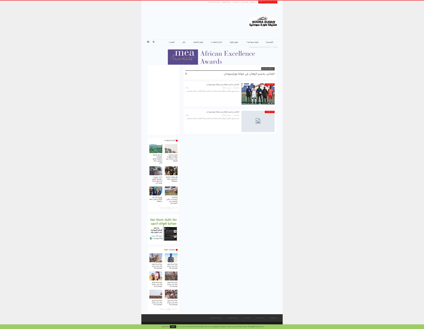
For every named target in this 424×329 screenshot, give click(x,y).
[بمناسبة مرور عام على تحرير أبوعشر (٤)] (171, 294)
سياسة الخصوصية (214, 2)
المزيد (172, 42)
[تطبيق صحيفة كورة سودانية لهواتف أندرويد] (163, 229)
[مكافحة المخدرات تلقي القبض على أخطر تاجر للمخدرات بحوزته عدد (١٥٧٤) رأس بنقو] (171, 190)
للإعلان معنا (244, 2)
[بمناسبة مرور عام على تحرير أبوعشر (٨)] (171, 257)
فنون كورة (234, 42)
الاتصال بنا (236, 2)
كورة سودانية (252, 42)
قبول (173, 326)
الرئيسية (269, 42)
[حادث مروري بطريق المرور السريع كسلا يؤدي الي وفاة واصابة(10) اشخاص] (155, 170)
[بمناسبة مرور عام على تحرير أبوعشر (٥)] (155, 276)
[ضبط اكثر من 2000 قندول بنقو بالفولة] (155, 190)
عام (184, 42)
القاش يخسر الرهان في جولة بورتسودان (222, 85)
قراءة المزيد (165, 326)
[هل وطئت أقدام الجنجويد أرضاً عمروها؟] (171, 170)
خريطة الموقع (226, 2)
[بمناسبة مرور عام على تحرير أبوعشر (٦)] (171, 276)
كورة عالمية (198, 42)
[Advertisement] (190, 22)
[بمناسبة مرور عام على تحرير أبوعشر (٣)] (155, 294)
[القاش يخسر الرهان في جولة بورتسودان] (258, 94)
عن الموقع (253, 2)
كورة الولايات (270, 84)
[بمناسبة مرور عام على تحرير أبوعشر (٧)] (155, 257)
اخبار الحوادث (216, 42)
